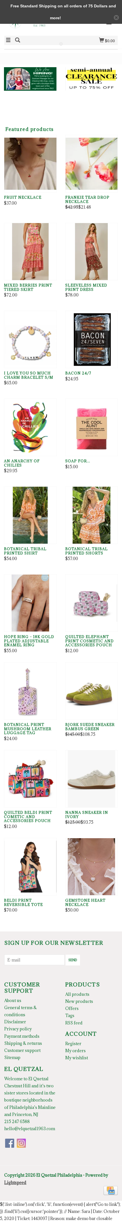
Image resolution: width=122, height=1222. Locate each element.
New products (79, 1001)
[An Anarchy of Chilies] (30, 427)
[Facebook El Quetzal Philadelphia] (9, 1143)
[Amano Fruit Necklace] (30, 163)
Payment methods (21, 1036)
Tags (69, 1015)
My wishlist (76, 1057)
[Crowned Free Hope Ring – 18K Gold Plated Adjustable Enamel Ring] (30, 603)
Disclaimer (15, 1021)
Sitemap (12, 1057)
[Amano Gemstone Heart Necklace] (92, 866)
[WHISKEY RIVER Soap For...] (92, 427)
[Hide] (116, 17)
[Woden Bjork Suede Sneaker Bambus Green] (92, 690)
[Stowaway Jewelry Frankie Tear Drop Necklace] (92, 163)
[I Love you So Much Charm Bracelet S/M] (30, 339)
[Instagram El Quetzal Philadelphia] (21, 1143)
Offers (72, 1008)
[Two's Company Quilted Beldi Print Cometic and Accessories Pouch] (30, 778)
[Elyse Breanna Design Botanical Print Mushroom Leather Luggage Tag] (30, 690)
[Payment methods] (111, 1190)
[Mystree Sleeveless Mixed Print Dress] (92, 251)
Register (73, 1043)
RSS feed (74, 1023)
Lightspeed (15, 1182)
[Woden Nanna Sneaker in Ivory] (92, 778)
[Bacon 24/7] (92, 339)
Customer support (22, 1050)
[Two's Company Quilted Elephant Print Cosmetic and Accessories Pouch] (92, 603)
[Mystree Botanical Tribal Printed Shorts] (92, 515)
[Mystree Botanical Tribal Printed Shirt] (30, 515)
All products (77, 994)
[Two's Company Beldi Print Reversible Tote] (30, 866)
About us (12, 1000)
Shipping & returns (23, 1043)
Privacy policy (18, 1029)
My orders (75, 1050)
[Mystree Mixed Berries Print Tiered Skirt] (30, 251)
